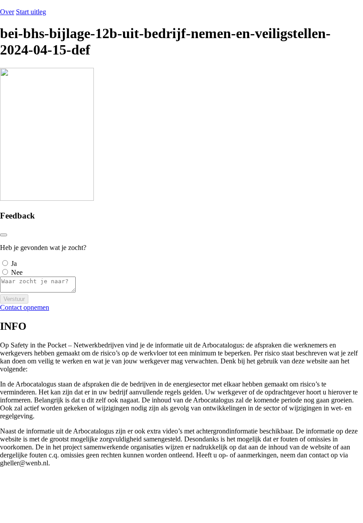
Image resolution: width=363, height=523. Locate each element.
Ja (14, 263)
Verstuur (14, 299)
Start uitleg (31, 12)
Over (7, 12)
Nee (17, 272)
